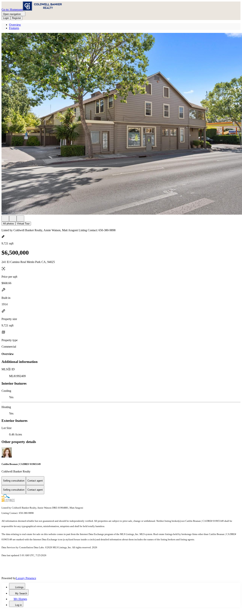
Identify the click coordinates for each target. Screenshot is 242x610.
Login (6, 18)
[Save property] (13, 218)
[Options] (5, 218)
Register (16, 18)
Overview (15, 24)
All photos (8, 223)
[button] (121, 124)
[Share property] (20, 218)
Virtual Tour (23, 223)
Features (14, 28)
